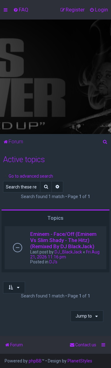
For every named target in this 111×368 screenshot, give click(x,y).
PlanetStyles (80, 360)
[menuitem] (20, 9)
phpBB (35, 360)
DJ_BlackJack (68, 251)
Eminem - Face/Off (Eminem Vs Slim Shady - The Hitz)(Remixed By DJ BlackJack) (63, 240)
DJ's (53, 261)
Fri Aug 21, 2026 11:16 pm (65, 254)
